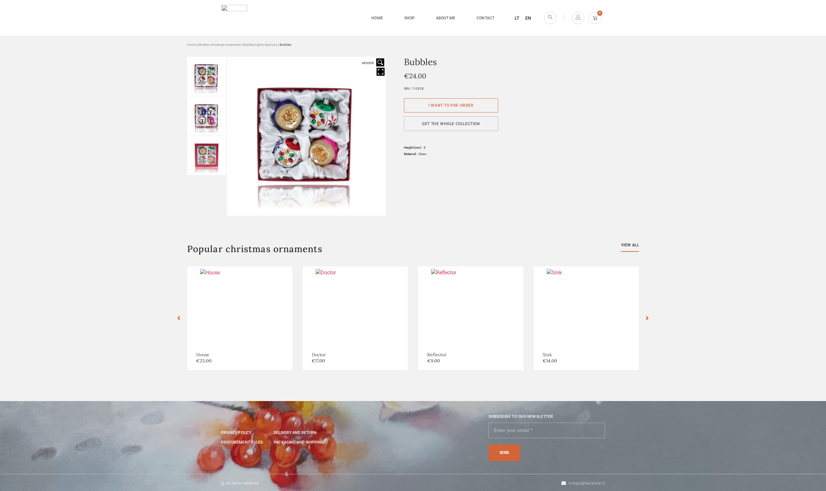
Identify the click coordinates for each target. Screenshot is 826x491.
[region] (84, 444)
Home (377, 18)
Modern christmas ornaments (219, 44)
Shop (409, 18)
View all (630, 245)
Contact (485, 18)
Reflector (437, 355)
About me (445, 18)
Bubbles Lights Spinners (260, 44)
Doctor (319, 355)
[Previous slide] (178, 318)
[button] (451, 123)
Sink (547, 355)
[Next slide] (647, 318)
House (202, 355)
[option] (239, 318)
